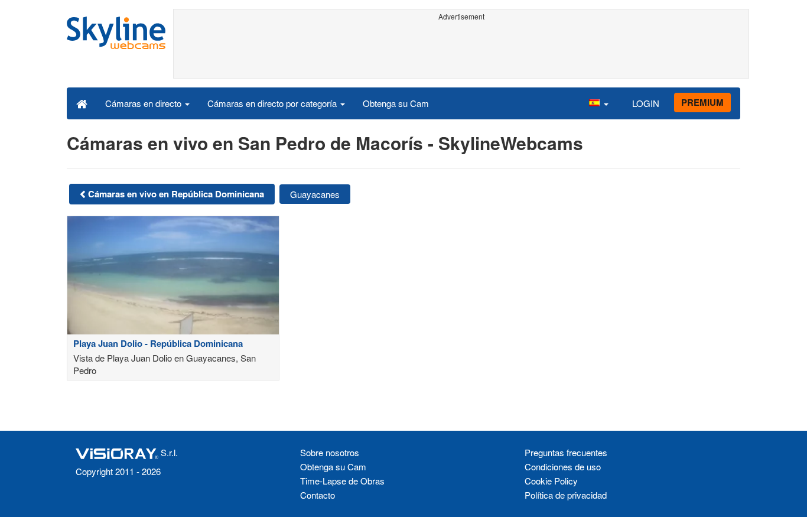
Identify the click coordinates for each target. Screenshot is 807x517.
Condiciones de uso (563, 466)
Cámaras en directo (144, 103)
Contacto (317, 495)
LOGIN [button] (645, 103)
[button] (598, 103)
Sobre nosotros (329, 452)
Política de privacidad (566, 495)
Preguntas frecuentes (566, 452)
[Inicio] (81, 103)
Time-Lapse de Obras (342, 480)
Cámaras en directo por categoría (273, 103)
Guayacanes (315, 194)
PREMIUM (702, 102)
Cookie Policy (551, 480)
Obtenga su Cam (396, 103)
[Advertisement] (461, 51)
